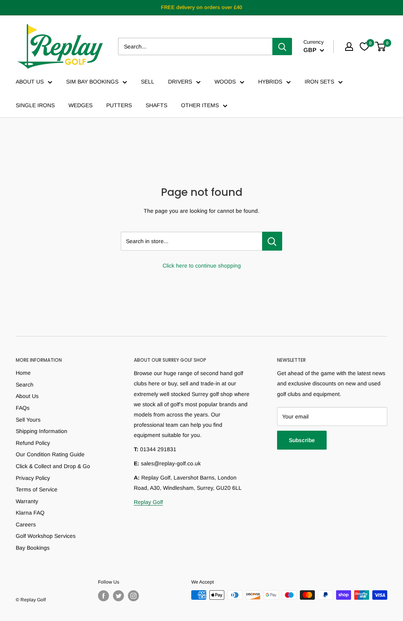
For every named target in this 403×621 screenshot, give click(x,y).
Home (23, 373)
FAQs (23, 408)
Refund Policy (33, 443)
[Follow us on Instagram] (133, 595)
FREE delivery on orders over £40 (201, 7)
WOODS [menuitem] (225, 81)
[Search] (282, 46)
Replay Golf (148, 502)
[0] (381, 46)
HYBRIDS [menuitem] (270, 81)
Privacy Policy (33, 478)
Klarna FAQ (30, 512)
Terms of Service (36, 489)
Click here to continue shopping (202, 265)
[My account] (349, 46)
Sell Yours (28, 419)
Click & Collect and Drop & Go (53, 466)
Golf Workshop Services (46, 536)
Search (24, 384)
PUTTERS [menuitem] (119, 105)
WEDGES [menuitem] (80, 105)
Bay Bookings (33, 548)
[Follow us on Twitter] (118, 595)
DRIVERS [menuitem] (180, 81)
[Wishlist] (364, 46)
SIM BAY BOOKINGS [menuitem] (92, 81)
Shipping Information (41, 431)
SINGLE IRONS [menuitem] (35, 105)
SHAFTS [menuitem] (156, 105)
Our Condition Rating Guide (50, 454)
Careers (26, 524)
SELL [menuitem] (147, 81)
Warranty (27, 501)
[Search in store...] (272, 241)
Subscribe (302, 440)
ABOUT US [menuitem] (30, 81)
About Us (27, 396)
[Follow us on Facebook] (103, 595)
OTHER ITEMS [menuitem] (200, 105)
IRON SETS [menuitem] (319, 81)
